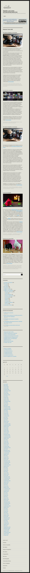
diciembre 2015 (7, 476)
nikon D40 (5, 188)
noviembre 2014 (7, 488)
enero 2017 (6, 459)
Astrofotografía (6, 558)
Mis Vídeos (5, 547)
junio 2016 (6, 468)
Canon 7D (10, 187)
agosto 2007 (6, 533)
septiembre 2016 (7, 464)
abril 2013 (6, 512)
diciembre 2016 (7, 460)
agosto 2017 (6, 454)
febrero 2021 (6, 421)
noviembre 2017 (7, 451)
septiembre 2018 (7, 447)
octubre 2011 (6, 523)
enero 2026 (6, 388)
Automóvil (5, 565)
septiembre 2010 (7, 527)
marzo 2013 (6, 513)
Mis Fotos (5, 556)
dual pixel (8, 85)
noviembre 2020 (7, 423)
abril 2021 (6, 419)
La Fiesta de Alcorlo (8, 349)
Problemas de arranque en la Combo (11, 335)
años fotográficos (8, 294)
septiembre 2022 (7, 409)
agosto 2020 (6, 426)
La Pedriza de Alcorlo (8, 352)
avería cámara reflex (13, 266)
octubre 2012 (6, 519)
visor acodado (13, 268)
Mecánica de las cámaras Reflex (8, 238)
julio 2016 (6, 467)
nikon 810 (19, 85)
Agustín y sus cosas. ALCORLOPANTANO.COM (10, 11)
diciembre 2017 (7, 450)
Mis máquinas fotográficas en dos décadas (10, 32)
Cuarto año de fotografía (7, 192)
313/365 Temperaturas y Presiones (10, 333)
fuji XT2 (20, 187)
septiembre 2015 (7, 480)
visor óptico (16, 268)
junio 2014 (6, 494)
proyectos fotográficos (9, 234)
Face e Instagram (6, 563)
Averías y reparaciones (9, 295)
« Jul (7, 376)
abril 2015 (6, 484)
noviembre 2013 (7, 503)
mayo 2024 (6, 397)
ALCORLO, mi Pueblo (8, 282)
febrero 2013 (6, 515)
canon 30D (4, 187)
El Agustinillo (5, 554)
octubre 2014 (6, 490)
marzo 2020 (6, 430)
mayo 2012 (6, 521)
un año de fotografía (17, 234)
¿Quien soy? (5, 540)
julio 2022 (6, 410)
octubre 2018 (6, 446)
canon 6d (19, 84)
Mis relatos (6, 286)
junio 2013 (6, 509)
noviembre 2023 (7, 401)
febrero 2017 (6, 458)
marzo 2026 (6, 386)
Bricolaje (5, 283)
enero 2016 (6, 475)
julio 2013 (6, 508)
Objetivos (7, 299)
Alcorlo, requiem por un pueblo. (10, 356)
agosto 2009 (6, 531)
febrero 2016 (6, 474)
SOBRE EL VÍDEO (7, 289)
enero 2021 (6, 422)
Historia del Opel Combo (9, 331)
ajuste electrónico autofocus (6, 266)
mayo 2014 (6, 495)
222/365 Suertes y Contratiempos (10, 338)
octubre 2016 (6, 463)
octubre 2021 (6, 415)
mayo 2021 (6, 418)
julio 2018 (6, 449)
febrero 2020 (6, 431)
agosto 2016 (6, 466)
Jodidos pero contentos (8, 312)
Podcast (4, 542)
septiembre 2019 (7, 437)
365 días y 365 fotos (8, 291)
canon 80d (5, 85)
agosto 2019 (6, 438)
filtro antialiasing (12, 85)
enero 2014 (6, 500)
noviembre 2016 (7, 462)
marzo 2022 (6, 414)
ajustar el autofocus (19, 265)
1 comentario (12, 188)
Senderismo (6, 287)
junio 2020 (6, 427)
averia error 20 (12, 84)
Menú (5, 16)
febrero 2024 (6, 400)
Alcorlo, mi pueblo (7, 348)
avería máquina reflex (18, 266)
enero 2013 (6, 516)
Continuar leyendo (11, 81)
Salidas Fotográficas (9, 302)
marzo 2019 (6, 442)
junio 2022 (6, 411)
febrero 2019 (6, 443)
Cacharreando (9, 265)
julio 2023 (6, 402)
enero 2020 (6, 433)
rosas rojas (13, 234)
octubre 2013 (6, 504)
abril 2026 (6, 385)
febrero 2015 (6, 487)
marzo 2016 (6, 472)
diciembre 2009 (7, 528)
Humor (4, 567)
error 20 (16, 187)
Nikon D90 (5, 86)
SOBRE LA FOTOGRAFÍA (16, 83)
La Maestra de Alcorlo (8, 353)
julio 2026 (6, 384)
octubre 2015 (6, 479)
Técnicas (15, 265)
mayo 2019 (6, 441)
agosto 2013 (6, 507)
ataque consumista (7, 84)
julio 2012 (6, 520)
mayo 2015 (6, 483)
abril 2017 (6, 455)
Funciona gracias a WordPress (18, 570)
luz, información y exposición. (8, 90)
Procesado (7, 301)
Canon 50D (15, 84)
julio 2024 (6, 396)
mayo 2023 (6, 404)
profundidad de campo (8, 268)
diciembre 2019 (7, 434)
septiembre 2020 (7, 425)
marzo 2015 (6, 486)
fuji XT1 (18, 187)
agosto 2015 (6, 482)
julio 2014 (6, 492)
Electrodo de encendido (8, 341)
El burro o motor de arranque (9, 334)
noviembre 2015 (7, 478)
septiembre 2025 (7, 390)
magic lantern (16, 85)
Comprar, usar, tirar (7, 342)
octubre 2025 (6, 389)
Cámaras (12, 83)
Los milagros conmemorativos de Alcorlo (12, 325)
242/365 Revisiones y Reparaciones (10, 337)
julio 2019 (6, 439)
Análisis (9, 83)
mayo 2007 (6, 535)
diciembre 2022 (7, 406)
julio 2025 (6, 392)
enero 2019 (6, 445)
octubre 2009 (6, 529)
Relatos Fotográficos (7, 549)
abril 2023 (6, 405)
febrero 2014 (6, 499)
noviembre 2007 (7, 532)
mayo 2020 (6, 429)
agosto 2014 (6, 491)
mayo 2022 (6, 413)
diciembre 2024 (7, 394)
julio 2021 (6, 417)
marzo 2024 (6, 398)
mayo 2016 (6, 470)
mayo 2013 (6, 511)
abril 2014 (6, 496)
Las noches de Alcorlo (8, 351)
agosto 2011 (6, 524)
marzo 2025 (6, 393)
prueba (6, 285)
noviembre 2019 (7, 435)
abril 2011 (6, 525)
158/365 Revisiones (7, 339)
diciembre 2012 (7, 517)
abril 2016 (6, 471)
